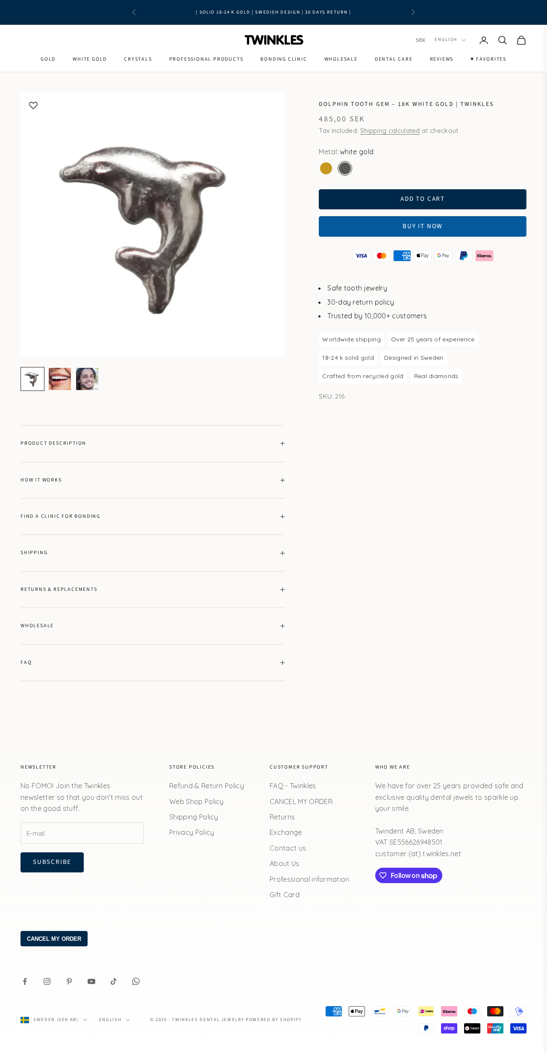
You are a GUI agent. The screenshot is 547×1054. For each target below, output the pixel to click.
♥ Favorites (488, 59)
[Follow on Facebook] (25, 981)
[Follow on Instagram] (47, 981)
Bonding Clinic (283, 59)
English (446, 40)
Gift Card (285, 894)
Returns (282, 817)
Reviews (442, 59)
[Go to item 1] (32, 379)
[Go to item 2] (60, 379)
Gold (48, 59)
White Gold (90, 59)
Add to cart (422, 198)
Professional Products (206, 59)
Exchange (286, 832)
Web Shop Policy (196, 801)
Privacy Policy (191, 832)
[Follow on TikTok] (113, 981)
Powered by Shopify (274, 1019)
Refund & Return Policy (206, 785)
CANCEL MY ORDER (301, 801)
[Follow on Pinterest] (69, 981)
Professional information (310, 879)
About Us (285, 863)
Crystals (138, 59)
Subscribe (52, 861)
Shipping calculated (390, 130)
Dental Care (394, 59)
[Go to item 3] (87, 379)
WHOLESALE (341, 59)
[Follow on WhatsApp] (136, 981)
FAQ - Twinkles (293, 785)
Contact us (288, 848)
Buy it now (423, 225)
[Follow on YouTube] (91, 981)
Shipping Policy (193, 817)
